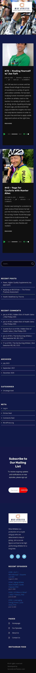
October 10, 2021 (10, 197)
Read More (8, 123)
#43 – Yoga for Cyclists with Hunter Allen (17, 190)
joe (9, 80)
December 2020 (8, 373)
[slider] (28, 135)
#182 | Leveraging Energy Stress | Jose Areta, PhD (16, 602)
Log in (5, 408)
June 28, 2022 (9, 78)
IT (4, 343)
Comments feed (8, 418)
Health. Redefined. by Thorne (13, 297)
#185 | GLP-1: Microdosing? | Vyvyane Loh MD (17, 574)
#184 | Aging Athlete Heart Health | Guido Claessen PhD (16, 584)
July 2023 (6, 363)
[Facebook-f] (12, 556)
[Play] (4, 134)
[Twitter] (24, 556)
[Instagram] (18, 556)
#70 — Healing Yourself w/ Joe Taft (18, 72)
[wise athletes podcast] (22, 7)
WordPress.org (8, 423)
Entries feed (7, 413)
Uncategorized (8, 391)
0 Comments (26, 80)
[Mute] (24, 134)
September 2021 (9, 368)
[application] (18, 134)
